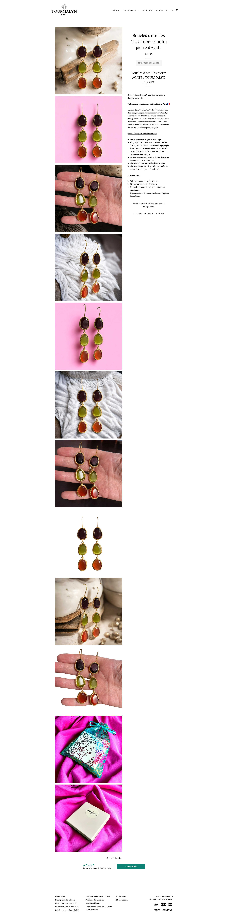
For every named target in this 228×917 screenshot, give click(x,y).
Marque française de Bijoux (161, 899)
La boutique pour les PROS (66, 906)
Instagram (123, 899)
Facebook (122, 896)
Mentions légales (93, 903)
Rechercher (60, 896)
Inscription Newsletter (65, 899)
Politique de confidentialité (67, 910)
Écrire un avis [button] (131, 866)
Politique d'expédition (95, 899)
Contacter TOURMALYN (65, 903)
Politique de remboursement (98, 896)
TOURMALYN (167, 896)
